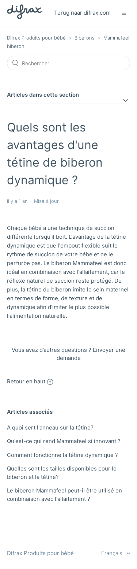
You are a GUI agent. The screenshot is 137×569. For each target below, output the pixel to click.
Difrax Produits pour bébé (36, 38)
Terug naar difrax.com (82, 12)
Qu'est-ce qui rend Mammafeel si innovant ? (64, 441)
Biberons (85, 38)
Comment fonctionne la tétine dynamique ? (62, 454)
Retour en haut (26, 381)
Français (112, 553)
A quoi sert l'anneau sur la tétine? (50, 427)
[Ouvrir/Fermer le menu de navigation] (124, 13)
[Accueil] (25, 17)
